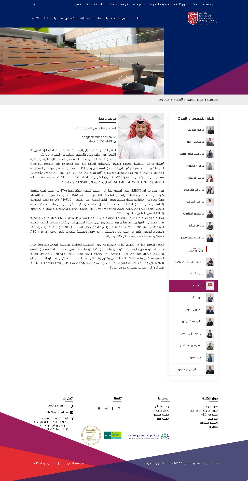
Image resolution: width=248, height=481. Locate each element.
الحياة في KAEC (208, 414)
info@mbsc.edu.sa (57, 412)
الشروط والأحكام (44, 463)
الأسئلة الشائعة (94, 5)
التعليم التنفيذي (75, 18)
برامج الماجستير (99, 18)
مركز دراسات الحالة (52, 18)
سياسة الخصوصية (74, 463)
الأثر (37, 18)
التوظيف (137, 5)
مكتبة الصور (163, 419)
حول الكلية (120, 18)
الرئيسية (134, 18)
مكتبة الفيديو (161, 414)
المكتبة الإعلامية (119, 5)
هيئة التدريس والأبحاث (186, 5)
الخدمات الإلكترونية (159, 5)
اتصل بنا (77, 5)
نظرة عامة (212, 406)
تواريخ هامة (163, 410)
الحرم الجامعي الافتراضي (204, 410)
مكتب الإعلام (162, 406)
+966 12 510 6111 (58, 406)
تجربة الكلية (209, 5)
